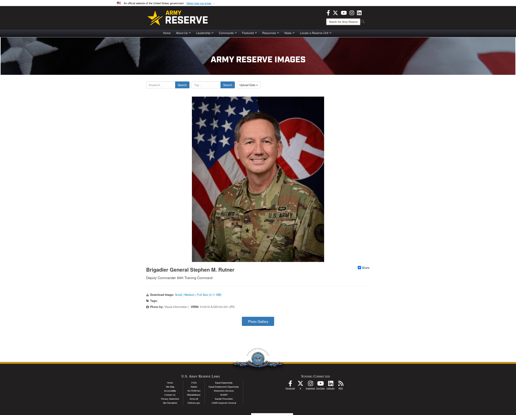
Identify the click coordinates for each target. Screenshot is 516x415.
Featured (248, 33)
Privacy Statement (170, 399)
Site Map (170, 387)
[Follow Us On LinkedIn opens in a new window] (331, 384)
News (287, 33)
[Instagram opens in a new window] (352, 12)
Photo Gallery (258, 321)
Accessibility (170, 391)
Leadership (203, 33)
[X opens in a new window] (335, 12)
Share (365, 267)
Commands (226, 33)
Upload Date (247, 85)
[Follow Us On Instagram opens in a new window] (310, 384)
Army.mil (194, 399)
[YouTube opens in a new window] (344, 12)
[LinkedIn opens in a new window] (359, 12)
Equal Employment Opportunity (224, 387)
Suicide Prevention (224, 399)
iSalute (194, 387)
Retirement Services (224, 391)
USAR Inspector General (224, 403)
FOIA (194, 383)
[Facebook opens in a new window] (328, 12)
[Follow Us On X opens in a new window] (300, 384)
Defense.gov (194, 403)
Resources (269, 33)
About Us (182, 33)
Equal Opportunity (224, 383)
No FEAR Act (193, 391)
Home (167, 33)
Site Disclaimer (170, 403)
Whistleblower (194, 395)
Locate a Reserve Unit (314, 33)
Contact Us (170, 395)
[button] (200, 3)
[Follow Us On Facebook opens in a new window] (290, 384)
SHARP (224, 395)
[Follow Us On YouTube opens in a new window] (320, 384)
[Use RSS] (341, 384)
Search (182, 85)
